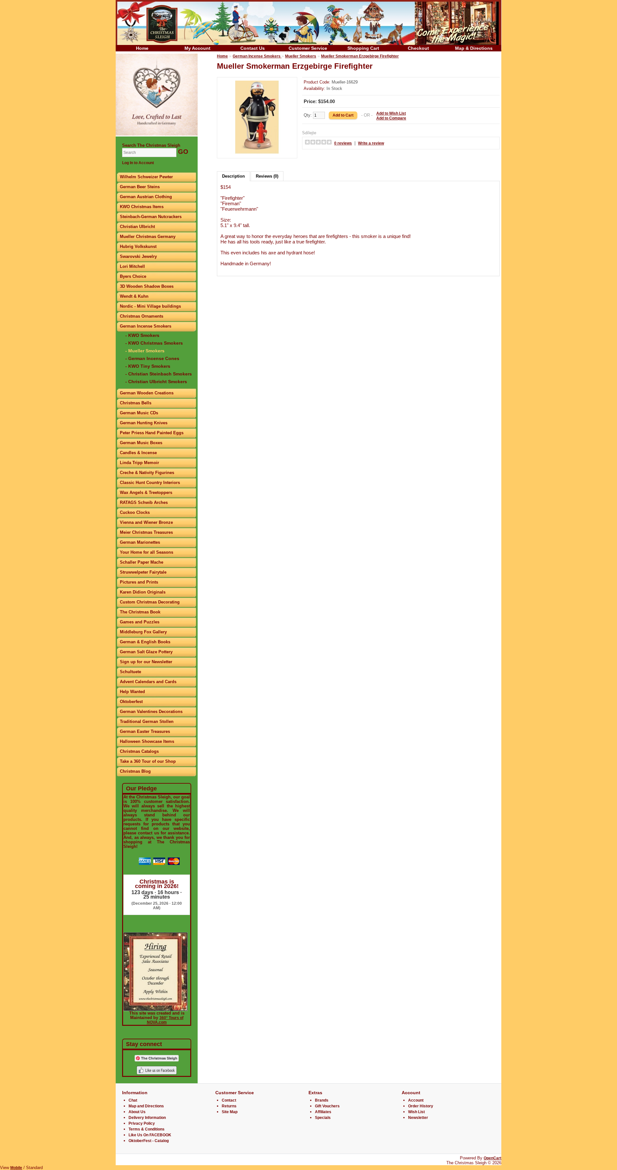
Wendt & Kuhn (134, 296)
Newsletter (418, 1117)
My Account (197, 48)
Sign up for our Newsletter (146, 661)
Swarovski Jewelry (138, 256)
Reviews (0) (267, 176)
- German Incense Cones (152, 358)
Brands (321, 1100)
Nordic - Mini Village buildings (150, 306)
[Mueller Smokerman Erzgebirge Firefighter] (257, 152)
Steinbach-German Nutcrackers (151, 216)
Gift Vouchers (327, 1106)
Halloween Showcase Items (147, 741)
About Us (137, 1112)
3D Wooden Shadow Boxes (147, 286)
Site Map (229, 1112)
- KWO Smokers (142, 335)
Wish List (416, 1112)
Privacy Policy (142, 1123)
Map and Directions (146, 1106)
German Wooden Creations (147, 393)
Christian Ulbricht (137, 226)
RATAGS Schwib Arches (144, 502)
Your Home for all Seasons (146, 552)
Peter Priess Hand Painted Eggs (151, 432)
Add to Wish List (391, 113)
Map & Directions (474, 48)
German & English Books (145, 641)
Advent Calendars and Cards (148, 681)
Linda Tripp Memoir (139, 462)
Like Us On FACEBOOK (150, 1135)
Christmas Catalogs (139, 751)
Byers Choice (133, 276)
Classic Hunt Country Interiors (150, 482)
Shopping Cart (363, 48)
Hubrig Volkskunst (138, 246)
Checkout (418, 48)
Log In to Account (138, 163)
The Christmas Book (140, 612)
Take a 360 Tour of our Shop (148, 761)
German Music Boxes (141, 442)
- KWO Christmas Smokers (154, 343)
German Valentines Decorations (151, 711)
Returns (229, 1106)
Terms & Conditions (147, 1129)
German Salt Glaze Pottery (146, 651)
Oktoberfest (131, 701)
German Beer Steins (140, 186)
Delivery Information (147, 1117)
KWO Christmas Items (142, 206)
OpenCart (492, 1158)
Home (142, 48)
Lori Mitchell (132, 266)
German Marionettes (140, 542)
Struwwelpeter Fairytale (143, 572)
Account (416, 1100)
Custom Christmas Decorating (150, 602)
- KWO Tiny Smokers (147, 366)
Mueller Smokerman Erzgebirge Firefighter (360, 56)
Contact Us (252, 48)
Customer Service (308, 48)
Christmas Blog (135, 771)
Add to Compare (391, 118)
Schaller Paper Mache (141, 562)
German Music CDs (139, 412)
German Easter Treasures (145, 731)
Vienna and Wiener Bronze (146, 522)
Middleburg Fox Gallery (143, 631)
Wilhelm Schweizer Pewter (146, 176)
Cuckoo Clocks (135, 512)
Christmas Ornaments (141, 316)
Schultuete (130, 671)
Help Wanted (132, 691)
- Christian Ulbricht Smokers (156, 381)
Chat (133, 1100)
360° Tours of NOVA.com (165, 1020)
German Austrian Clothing (146, 196)
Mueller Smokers (300, 56)
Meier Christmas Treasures (146, 532)
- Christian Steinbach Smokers (158, 373)
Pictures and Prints (139, 582)
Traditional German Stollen (147, 721)
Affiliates (323, 1112)
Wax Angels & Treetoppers (146, 492)
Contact (229, 1100)
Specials (323, 1117)
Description (233, 176)
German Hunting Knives (143, 422)
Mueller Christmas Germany (147, 236)
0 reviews (343, 143)
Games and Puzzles (139, 622)
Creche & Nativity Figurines (147, 472)
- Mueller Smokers (145, 350)
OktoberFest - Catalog (149, 1141)
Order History (420, 1106)
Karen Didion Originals (142, 592)
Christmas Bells (135, 402)
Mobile (16, 1168)
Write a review (371, 143)
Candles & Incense (138, 452)
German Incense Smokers (145, 326)
